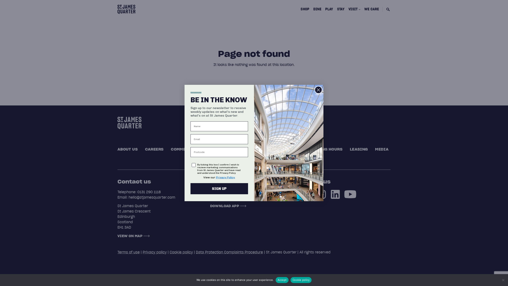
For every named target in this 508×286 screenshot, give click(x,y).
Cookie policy (301, 279)
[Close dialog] (318, 89)
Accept (282, 279)
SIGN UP (219, 188)
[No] (503, 280)
